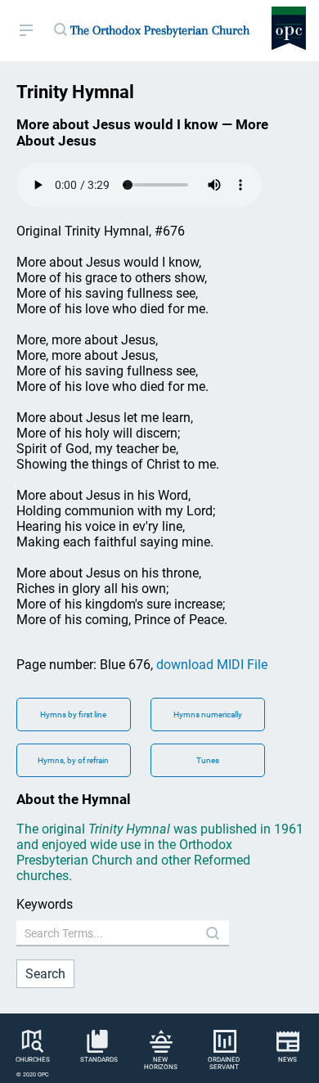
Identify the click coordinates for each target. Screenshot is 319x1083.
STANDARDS (99, 1059)
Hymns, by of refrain (73, 760)
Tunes (207, 760)
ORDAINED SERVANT (224, 1063)
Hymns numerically (207, 714)
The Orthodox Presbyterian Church (159, 30)
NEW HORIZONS (160, 1063)
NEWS (287, 1059)
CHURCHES (33, 1059)
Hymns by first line (73, 714)
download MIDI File (211, 664)
